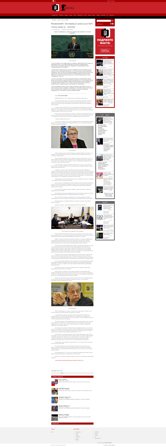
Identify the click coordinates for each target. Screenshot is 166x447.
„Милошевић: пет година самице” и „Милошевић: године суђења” (108, 226)
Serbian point (78, 432)
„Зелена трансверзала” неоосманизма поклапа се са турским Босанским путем (108, 217)
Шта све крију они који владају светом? (108, 234)
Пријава (108, 0)
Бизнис (77, 435)
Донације (60, 445)
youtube (113, 24)
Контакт (64, 445)
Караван (77, 439)
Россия (77, 433)
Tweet (62, 373)
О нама (56, 445)
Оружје (96, 433)
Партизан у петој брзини (64, 414)
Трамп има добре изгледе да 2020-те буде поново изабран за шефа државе (108, 100)
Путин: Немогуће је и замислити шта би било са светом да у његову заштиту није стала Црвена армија (108, 157)
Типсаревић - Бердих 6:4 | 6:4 (65, 397)
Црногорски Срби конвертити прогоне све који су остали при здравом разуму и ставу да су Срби (108, 92)
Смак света (78, 436)
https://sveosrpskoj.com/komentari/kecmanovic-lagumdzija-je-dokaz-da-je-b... (69, 360)
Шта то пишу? (65, 20)
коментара (64, 29)
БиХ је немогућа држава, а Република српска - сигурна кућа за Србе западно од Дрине (108, 206)
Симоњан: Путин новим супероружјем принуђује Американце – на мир (108, 188)
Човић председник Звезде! (64, 388)
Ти (95, 436)
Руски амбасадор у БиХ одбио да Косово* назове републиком (108, 140)
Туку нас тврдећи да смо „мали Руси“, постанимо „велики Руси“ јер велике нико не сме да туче (108, 81)
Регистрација (112, 0)
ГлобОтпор (97, 432)
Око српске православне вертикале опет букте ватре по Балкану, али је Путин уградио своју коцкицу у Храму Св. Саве (108, 72)
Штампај (71, 29)
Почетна (54, 20)
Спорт (58, 20)
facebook (111, 24)
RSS (55, 1)
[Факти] (65, 7)
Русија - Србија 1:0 (63, 379)
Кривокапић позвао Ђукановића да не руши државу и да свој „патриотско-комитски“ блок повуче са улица (108, 120)
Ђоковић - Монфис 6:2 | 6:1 (64, 406)
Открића (96, 435)
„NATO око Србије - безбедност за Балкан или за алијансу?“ (108, 174)
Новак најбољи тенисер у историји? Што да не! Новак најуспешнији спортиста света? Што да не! (108, 62)
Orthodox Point (97, 438)
